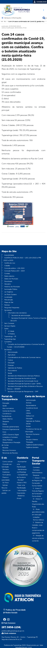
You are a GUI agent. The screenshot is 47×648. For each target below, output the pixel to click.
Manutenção (8, 300)
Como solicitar (8, 461)
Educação (11, 363)
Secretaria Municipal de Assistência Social (22, 378)
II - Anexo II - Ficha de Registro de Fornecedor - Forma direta (38, 492)
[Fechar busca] (44, 18)
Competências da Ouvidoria (22, 476)
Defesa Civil (30, 416)
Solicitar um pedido (6, 492)
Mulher (28, 426)
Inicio (4, 432)
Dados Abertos (8, 419)
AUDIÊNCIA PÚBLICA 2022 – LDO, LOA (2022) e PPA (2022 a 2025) (22, 259)
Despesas (6, 421)
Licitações (36, 517)
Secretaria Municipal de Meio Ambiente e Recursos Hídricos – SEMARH (25, 387)
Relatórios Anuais (21, 497)
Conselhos (8, 342)
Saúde (10, 373)
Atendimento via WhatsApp (22, 471)
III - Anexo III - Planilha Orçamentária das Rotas (38, 503)
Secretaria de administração (20, 315)
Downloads (8, 281)
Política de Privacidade (15, 610)
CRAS (28, 410)
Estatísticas (6, 472)
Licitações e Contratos (10, 437)
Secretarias (8, 310)
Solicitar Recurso (5, 486)
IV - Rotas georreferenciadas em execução (38, 512)
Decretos (6, 469)
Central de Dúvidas (9, 411)
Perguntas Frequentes (11, 307)
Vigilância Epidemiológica (34, 445)
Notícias (7, 305)
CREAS (28, 413)
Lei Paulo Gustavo (10, 294)
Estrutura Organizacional (11, 429)
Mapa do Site (8, 302)
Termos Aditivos (38, 520)
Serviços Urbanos (32, 439)
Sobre (6, 328)
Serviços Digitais (9, 326)
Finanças (11, 365)
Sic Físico (6, 482)
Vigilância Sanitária (32, 447)
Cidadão (7, 265)
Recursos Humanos (9, 450)
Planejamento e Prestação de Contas (11, 444)
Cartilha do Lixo (9, 263)
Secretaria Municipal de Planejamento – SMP (23, 391)
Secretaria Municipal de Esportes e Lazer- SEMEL (24, 383)
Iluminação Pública (10, 289)
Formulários (7, 475)
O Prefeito (11, 334)
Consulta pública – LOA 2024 (14, 268)
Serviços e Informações (12, 18)
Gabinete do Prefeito (15, 368)
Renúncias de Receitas (10, 453)
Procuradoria (12, 370)
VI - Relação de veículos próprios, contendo (38, 538)
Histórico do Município (12, 286)
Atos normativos (8, 408)
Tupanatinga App (10, 339)
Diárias (5, 424)
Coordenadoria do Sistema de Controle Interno (24, 357)
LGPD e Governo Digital (11, 434)
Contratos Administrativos (37, 471)
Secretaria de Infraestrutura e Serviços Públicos (24, 376)
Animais (28, 403)
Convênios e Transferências (6, 415)
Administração (13, 352)
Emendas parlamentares (11, 427)
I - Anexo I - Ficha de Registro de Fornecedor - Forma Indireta (38, 482)
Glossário (7, 284)
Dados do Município (11, 279)
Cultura (10, 360)
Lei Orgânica (8, 292)
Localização (8, 297)
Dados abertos (9, 276)
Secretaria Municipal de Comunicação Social (23, 381)
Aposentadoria (31, 405)
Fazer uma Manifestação (21, 486)
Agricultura (11, 355)
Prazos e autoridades (6, 479)
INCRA (28, 424)
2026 (23, 645)
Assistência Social (32, 408)
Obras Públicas (7, 440)
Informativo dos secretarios (17, 313)
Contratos (36, 467)
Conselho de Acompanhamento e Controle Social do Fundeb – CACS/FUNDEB (26, 346)
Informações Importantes (21, 492)
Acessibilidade (9, 255)
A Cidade (11, 331)
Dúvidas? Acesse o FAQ (21, 481)
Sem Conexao (9, 323)
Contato (7, 273)
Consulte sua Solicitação (6, 465)
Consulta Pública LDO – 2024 (14, 271)
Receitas (5, 448)
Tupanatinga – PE (10, 336)
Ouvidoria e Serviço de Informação (33, 430)
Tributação (29, 442)
